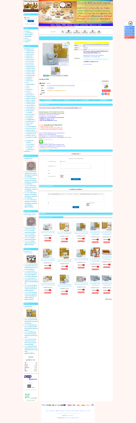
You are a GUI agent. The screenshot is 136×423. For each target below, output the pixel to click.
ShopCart (99, 32)
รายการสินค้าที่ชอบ (28, 32)
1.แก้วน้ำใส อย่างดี (29, 50)
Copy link (66, 75)
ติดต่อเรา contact (93, 24)
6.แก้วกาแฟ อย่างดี (29, 59)
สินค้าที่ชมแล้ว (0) (77, 32)
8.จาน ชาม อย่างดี (29, 63)
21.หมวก (27, 86)
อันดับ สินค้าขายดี (28, 306)
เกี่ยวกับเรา (58, 24)
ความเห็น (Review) (51, 166)
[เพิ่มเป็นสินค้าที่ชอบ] (103, 94)
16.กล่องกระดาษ (29, 77)
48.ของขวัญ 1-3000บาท (30, 135)
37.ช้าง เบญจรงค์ (29, 116)
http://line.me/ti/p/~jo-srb (49, 143)
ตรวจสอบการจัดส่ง (84, 24)
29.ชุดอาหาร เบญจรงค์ (30, 100)
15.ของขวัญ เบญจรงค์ (30, 75)
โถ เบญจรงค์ (29, 112)
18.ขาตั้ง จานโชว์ (29, 80)
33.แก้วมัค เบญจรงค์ (30, 107)
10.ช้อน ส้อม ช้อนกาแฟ (30, 66)
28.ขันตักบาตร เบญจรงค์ (31, 98)
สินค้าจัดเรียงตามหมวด (29, 49)
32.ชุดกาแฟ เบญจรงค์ (30, 105)
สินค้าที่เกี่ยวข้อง (104, 100)
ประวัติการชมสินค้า (28, 34)
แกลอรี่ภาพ (27, 41)
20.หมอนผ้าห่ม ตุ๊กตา (30, 84)
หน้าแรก (52, 24)
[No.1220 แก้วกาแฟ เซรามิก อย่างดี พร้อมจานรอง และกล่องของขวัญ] (106, 88)
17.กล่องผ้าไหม (29, 79)
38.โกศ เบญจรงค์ (29, 117)
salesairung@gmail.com (48, 139)
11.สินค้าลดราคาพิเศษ (30, 68)
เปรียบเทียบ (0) (84, 32)
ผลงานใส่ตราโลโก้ (29, 140)
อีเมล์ (49, 173)
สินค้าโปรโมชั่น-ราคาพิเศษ (30, 214)
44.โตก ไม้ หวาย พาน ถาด (31, 128)
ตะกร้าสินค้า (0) (92, 32)
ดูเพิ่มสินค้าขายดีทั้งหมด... (30, 353)
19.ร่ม (27, 82)
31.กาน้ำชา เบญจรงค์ (30, 103)
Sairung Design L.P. (70, 415)
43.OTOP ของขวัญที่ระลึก (31, 126)
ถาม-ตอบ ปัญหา (28, 40)
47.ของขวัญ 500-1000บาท (31, 133)
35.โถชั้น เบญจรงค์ (29, 110)
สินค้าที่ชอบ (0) (68, 32)
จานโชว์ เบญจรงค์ (30, 149)
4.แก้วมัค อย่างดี (29, 56)
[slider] (63, 161)
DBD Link (31, 382)
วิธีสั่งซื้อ (64, 24)
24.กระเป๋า (28, 91)
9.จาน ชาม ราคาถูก (29, 64)
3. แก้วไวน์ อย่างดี (29, 54)
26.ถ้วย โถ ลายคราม (30, 94)
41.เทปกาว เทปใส (29, 123)
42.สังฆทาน (28, 124)
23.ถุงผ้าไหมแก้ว (29, 89)
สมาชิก (99, 24)
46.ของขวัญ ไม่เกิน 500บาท (31, 131)
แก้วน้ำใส (29, 142)
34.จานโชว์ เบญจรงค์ (30, 109)
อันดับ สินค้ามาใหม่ (28, 158)
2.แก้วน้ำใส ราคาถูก (30, 52)
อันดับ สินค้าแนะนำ (28, 251)
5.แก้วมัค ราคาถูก (29, 57)
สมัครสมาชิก (33, 24)
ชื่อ (48, 170)
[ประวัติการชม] (108, 94)
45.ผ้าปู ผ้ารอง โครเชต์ (30, 130)
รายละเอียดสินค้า (48, 100)
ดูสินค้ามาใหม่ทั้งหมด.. (29, 206)
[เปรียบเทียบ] (105, 94)
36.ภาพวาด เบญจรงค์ (30, 114)
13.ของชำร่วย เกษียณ (30, 71)
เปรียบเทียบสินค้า (28, 36)
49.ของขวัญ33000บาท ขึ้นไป (31, 137)
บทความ (26, 38)
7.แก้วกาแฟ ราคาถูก (30, 61)
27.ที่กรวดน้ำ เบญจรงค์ (30, 96)
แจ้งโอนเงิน (76, 24)
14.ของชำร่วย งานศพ (30, 73)
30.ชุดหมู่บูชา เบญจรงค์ (30, 101)
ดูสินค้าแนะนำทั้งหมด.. (29, 299)
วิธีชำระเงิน (69, 24)
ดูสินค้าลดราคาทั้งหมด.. (29, 244)
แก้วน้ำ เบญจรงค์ (30, 146)
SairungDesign (76, 417)
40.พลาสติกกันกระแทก (30, 121)
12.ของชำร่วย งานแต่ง (30, 70)
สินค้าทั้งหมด (27, 151)
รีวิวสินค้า (67, 100)
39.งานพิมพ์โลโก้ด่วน (30, 119)
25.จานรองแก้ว (29, 93)
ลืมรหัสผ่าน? (27, 24)
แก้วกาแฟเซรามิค (30, 144)
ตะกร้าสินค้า (27, 31)
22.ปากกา (27, 87)
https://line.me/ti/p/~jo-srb (31, 389)
